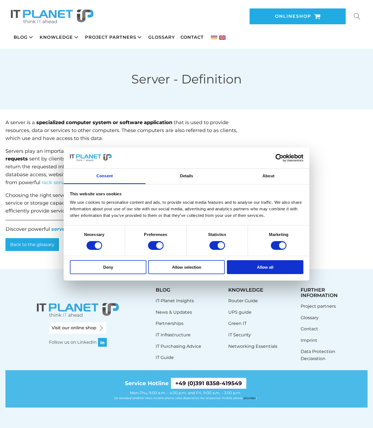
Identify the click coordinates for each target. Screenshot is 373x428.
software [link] (131, 122)
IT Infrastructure (173, 334)
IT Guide (165, 357)
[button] (24, 37)
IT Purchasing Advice (178, 346)
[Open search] (357, 16)
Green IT (237, 323)
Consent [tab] (104, 175)
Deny (108, 267)
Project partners (318, 306)
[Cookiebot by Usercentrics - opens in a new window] (279, 158)
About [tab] (268, 175)
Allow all (265, 267)
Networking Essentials (252, 346)
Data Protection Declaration (318, 355)
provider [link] (250, 398)
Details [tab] (186, 175)
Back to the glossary (32, 244)
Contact (309, 328)
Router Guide (243, 300)
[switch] (156, 245)
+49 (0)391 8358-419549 (208, 383)
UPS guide (239, 312)
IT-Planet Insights (175, 300)
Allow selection (186, 267)
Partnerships (169, 323)
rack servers (56, 182)
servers (60, 229)
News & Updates (174, 312)
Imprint (309, 340)
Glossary (310, 317)
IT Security (239, 334)
